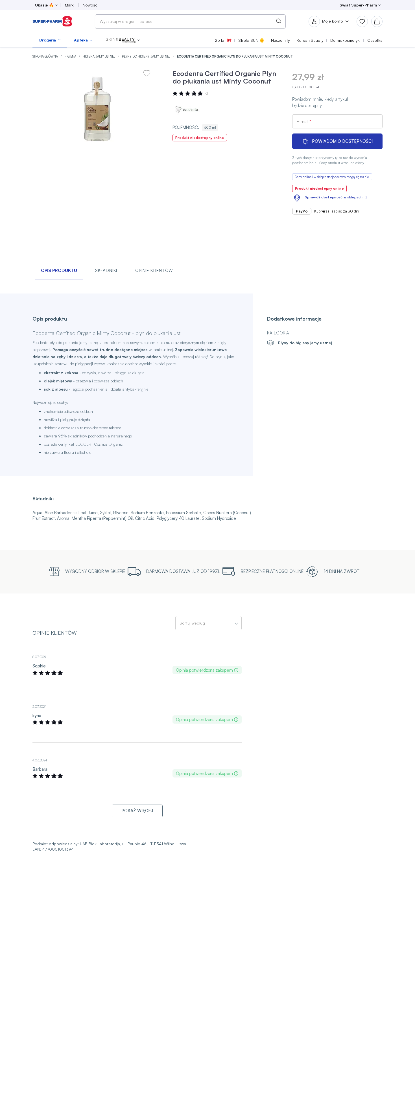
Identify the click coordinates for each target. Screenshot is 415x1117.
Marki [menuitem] (70, 5)
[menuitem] (49, 40)
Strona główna (45, 56)
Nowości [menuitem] (90, 5)
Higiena (70, 56)
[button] (123, 40)
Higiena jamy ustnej (99, 56)
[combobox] (190, 21)
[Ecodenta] (189, 109)
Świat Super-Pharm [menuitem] (358, 5)
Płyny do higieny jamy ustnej (146, 56)
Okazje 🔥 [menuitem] (44, 5)
